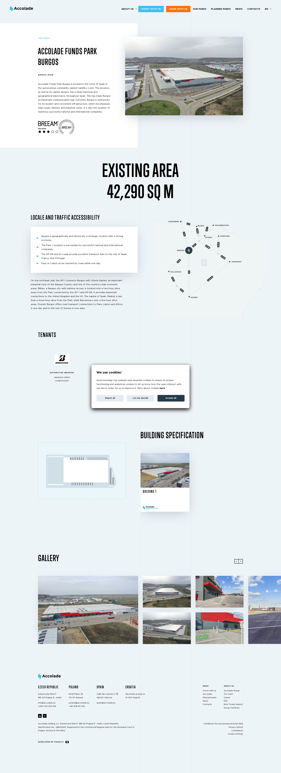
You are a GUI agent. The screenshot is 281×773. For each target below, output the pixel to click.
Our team (228, 694)
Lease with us (178, 9)
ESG (226, 701)
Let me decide (140, 398)
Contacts (253, 9)
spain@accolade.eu (106, 703)
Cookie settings (235, 734)
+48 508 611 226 (77, 706)
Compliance (237, 731)
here (162, 388)
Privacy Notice (236, 727)
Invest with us (151, 9)
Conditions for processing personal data (223, 724)
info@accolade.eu (46, 703)
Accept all (171, 398)
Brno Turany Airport (233, 705)
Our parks (199, 9)
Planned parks (221, 9)
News (239, 9)
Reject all (110, 398)
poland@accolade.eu (79, 703)
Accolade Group (232, 691)
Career (227, 698)
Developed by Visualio (51, 742)
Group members (232, 708)
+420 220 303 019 (47, 706)
